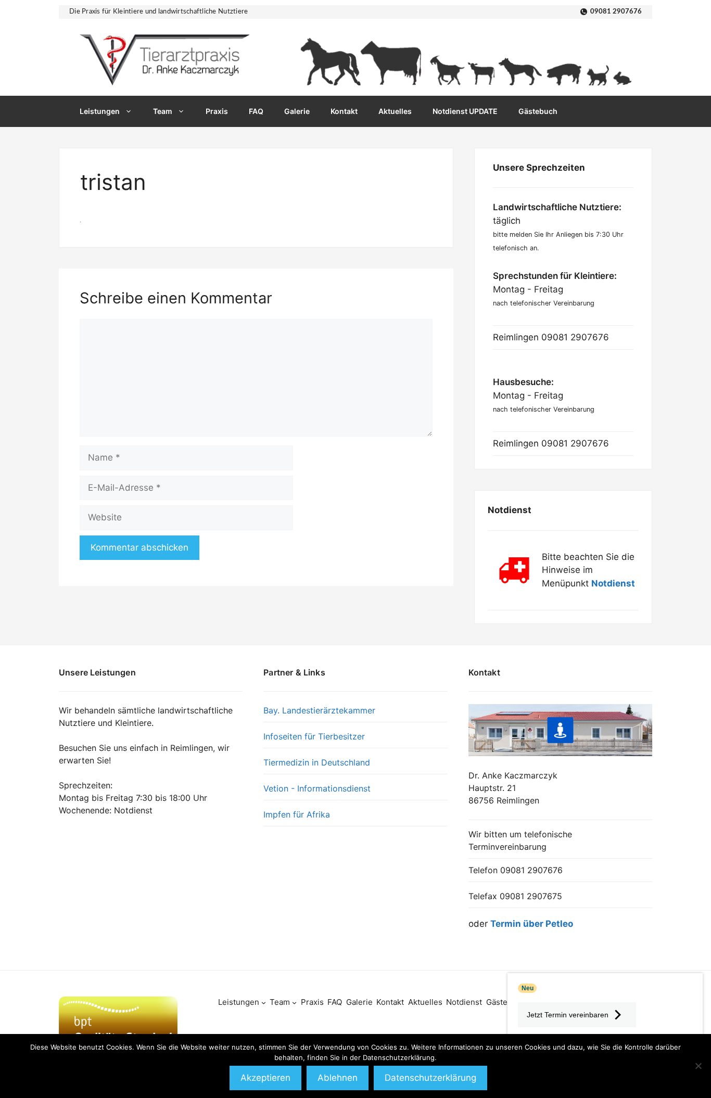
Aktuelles (395, 111)
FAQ (256, 111)
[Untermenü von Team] (294, 1002)
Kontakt (344, 111)
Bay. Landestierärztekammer (319, 710)
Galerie (297, 111)
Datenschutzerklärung (430, 1078)
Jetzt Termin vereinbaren (567, 1015)
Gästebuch (537, 111)
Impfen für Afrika (296, 814)
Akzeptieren (265, 1078)
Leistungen (100, 111)
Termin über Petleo (531, 923)
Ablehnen (338, 1078)
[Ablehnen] (698, 1066)
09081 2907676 (616, 11)
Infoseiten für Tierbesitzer (314, 736)
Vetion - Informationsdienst (317, 788)
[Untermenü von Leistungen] (263, 1002)
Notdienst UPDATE (465, 111)
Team (162, 111)
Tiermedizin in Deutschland (316, 762)
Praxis (217, 111)
